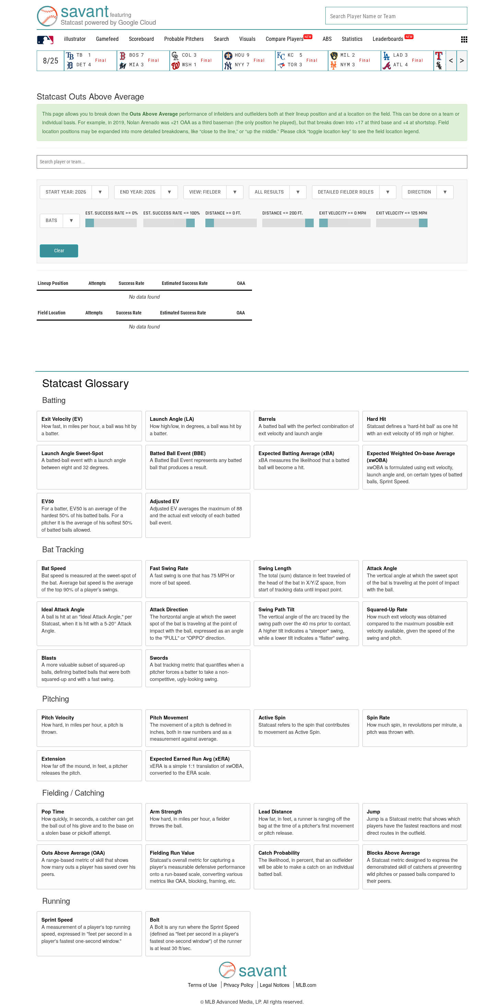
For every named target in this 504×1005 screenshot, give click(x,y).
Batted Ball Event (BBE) (178, 453)
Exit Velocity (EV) (62, 418)
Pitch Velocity (57, 717)
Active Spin (272, 717)
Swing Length (275, 568)
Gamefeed (107, 39)
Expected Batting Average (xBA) (296, 453)
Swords (159, 657)
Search (221, 39)
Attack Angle (382, 568)
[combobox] (396, 15)
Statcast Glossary (85, 382)
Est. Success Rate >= (111, 213)
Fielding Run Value (172, 852)
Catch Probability (279, 852)
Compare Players (284, 39)
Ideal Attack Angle (62, 609)
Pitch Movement (169, 717)
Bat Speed (53, 568)
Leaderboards (392, 39)
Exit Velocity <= (401, 213)
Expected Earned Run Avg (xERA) (190, 758)
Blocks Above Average (393, 852)
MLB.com (306, 984)
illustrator (75, 39)
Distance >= (223, 213)
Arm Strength (166, 811)
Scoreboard (141, 39)
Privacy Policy (239, 984)
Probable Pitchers (184, 39)
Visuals (247, 39)
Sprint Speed (57, 919)
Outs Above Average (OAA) (73, 852)
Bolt (154, 919)
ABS (327, 39)
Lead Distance (275, 811)
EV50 (47, 501)
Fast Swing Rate (169, 568)
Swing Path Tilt (277, 609)
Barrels (267, 418)
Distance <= (282, 213)
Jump (373, 811)
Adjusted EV (164, 501)
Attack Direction (169, 609)
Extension (53, 758)
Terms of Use (203, 984)
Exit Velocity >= (342, 213)
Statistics (352, 39)
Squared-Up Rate (387, 609)
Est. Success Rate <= (171, 213)
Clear (59, 250)
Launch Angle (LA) (172, 418)
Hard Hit (376, 418)
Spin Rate (378, 717)
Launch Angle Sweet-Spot (72, 453)
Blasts (48, 657)
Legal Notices (275, 984)
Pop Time (52, 811)
